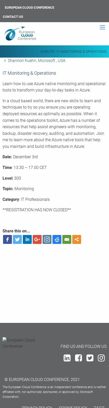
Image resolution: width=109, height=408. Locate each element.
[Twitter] (17, 239)
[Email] (66, 239)
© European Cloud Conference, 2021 (42, 379)
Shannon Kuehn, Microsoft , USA (36, 60)
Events (47, 51)
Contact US (13, 17)
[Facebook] (7, 239)
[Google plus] (37, 239)
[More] (76, 239)
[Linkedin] (27, 239)
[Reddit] (56, 239)
